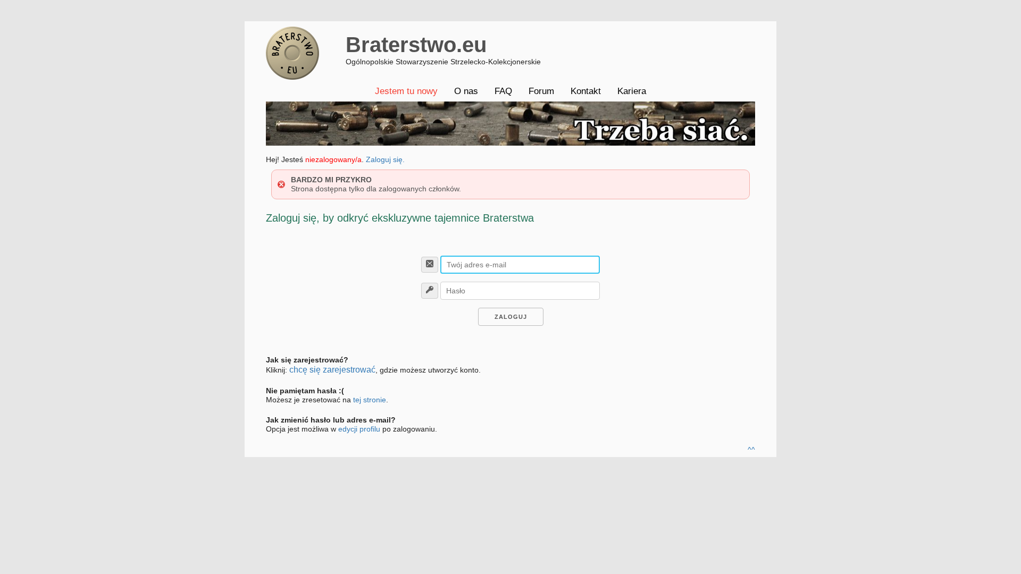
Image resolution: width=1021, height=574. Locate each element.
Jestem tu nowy (406, 91)
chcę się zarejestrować (332, 369)
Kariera (631, 91)
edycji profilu (359, 429)
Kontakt (586, 91)
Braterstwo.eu (416, 44)
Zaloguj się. (385, 159)
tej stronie (369, 399)
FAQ (503, 91)
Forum (541, 91)
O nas (466, 91)
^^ (751, 449)
